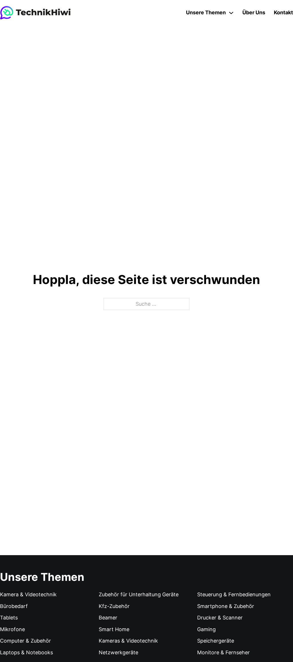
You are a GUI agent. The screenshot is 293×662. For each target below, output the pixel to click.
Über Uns (253, 12)
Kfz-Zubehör (114, 606)
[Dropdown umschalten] (231, 12)
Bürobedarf (14, 606)
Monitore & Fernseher (223, 652)
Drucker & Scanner (220, 618)
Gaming (206, 629)
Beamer (108, 618)
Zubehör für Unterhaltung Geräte (139, 594)
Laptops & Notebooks (26, 652)
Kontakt (283, 12)
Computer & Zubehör (25, 641)
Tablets (9, 618)
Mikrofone (12, 629)
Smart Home (114, 629)
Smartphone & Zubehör (225, 606)
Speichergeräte (215, 641)
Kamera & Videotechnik (28, 594)
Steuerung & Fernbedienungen (234, 594)
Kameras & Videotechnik (128, 641)
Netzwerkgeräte (118, 652)
